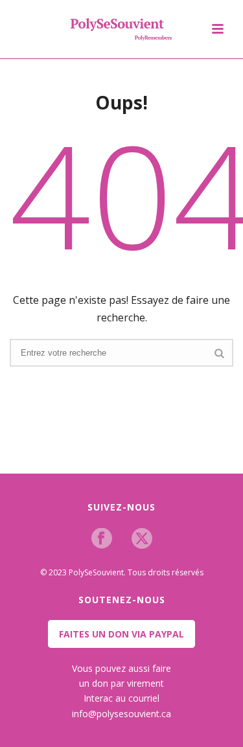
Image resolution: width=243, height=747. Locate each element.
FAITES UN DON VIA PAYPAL (121, 634)
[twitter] (142, 539)
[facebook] (101, 539)
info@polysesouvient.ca (121, 713)
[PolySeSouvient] (122, 29)
